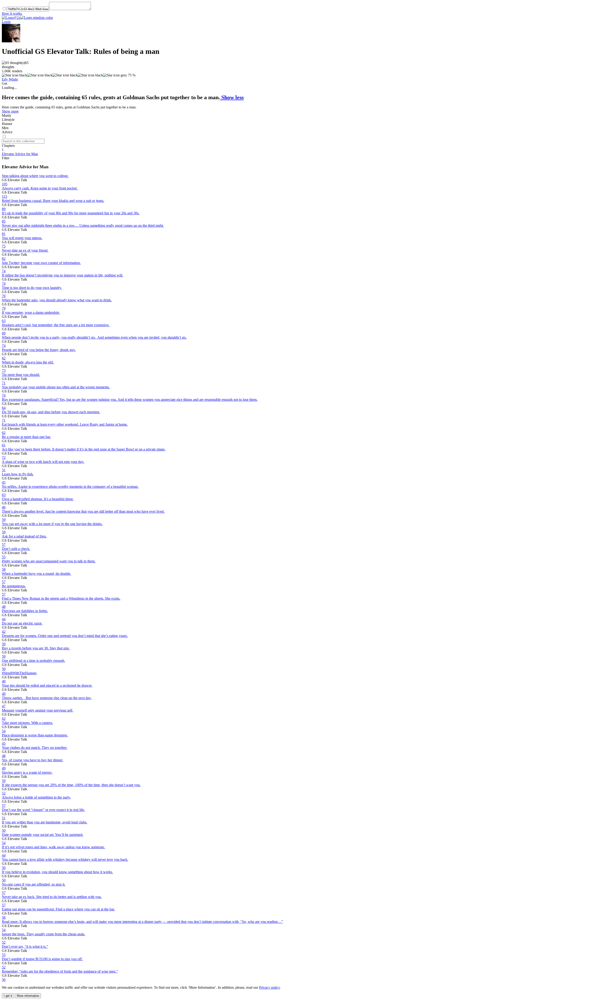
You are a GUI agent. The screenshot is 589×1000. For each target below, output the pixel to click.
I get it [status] (8, 995)
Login (6, 22)
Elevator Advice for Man (20, 154)
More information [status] (28, 995)
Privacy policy (269, 987)
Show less (232, 97)
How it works (12, 13)
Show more (10, 111)
